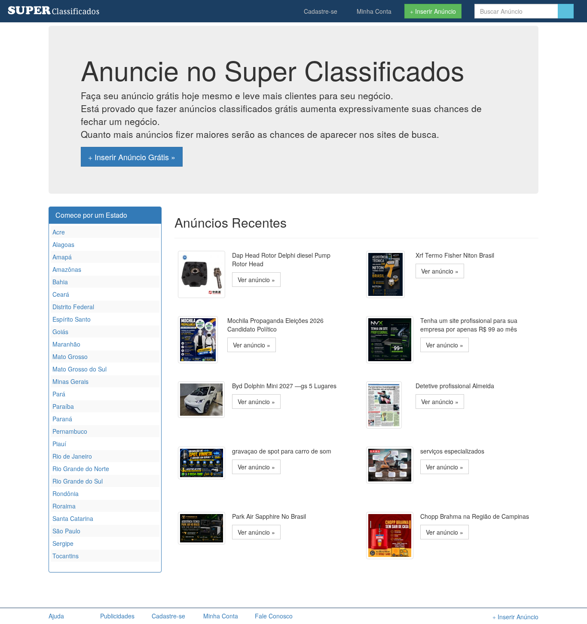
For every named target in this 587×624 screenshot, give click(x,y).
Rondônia (65, 493)
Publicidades (117, 616)
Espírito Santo (71, 319)
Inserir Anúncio (434, 11)
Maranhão (66, 344)
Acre (58, 232)
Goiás (60, 331)
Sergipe (62, 543)
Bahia (60, 281)
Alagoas (63, 244)
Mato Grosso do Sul (79, 369)
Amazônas (66, 269)
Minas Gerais (70, 381)
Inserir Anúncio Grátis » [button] (133, 156)
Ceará (60, 294)
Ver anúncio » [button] (256, 279)
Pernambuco (69, 431)
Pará (58, 394)
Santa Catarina (72, 518)
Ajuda (56, 616)
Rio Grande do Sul (77, 481)
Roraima (64, 506)
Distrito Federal (73, 306)
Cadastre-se (319, 11)
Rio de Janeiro (72, 456)
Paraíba (63, 406)
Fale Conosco (274, 616)
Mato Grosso (70, 356)
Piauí (59, 443)
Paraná (62, 418)
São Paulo (66, 531)
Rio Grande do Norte (80, 468)
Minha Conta (373, 11)
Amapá (62, 257)
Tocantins (65, 555)
